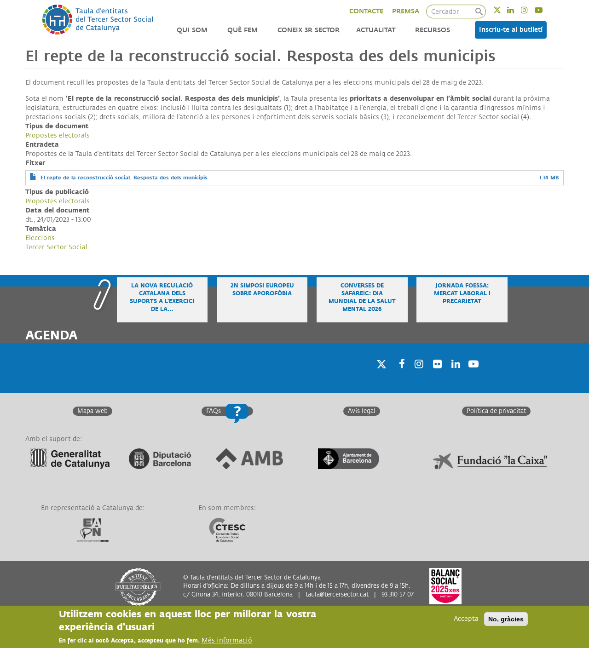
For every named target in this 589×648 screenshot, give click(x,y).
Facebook (399, 376)
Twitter (503, 9)
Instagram (530, 9)
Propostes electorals (57, 135)
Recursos (432, 30)
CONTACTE (366, 11)
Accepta (466, 618)
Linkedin (516, 9)
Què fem (242, 30)
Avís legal (361, 411)
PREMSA (405, 11)
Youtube (545, 9)
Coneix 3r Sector (308, 30)
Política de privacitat (496, 411)
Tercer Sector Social (56, 247)
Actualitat (375, 30)
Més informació (227, 640)
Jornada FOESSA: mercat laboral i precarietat (462, 293)
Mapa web (92, 411)
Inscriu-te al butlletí (511, 30)
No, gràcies (506, 619)
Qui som (192, 30)
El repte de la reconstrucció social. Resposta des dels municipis (124, 178)
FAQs (213, 411)
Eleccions (40, 238)
